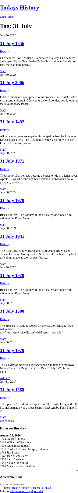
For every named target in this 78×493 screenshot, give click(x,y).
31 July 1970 (12, 200)
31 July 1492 (12, 121)
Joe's (75, 470)
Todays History (19, 7)
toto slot (38, 491)
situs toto (16, 491)
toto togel (27, 491)
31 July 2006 (12, 82)
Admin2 (5, 378)
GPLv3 (46, 487)
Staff (3, 71)
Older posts (7, 420)
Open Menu (7, 16)
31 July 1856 (12, 43)
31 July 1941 (12, 236)
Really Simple (20, 487)
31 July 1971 (12, 161)
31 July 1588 (12, 311)
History (4, 51)
